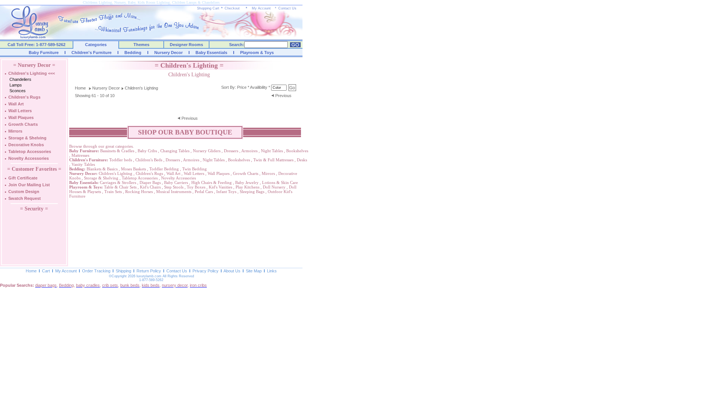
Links (272, 271)
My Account (261, 8)
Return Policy (149, 271)
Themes (141, 44)
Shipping (123, 271)
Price (242, 87)
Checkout (232, 8)
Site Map (254, 271)
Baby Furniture (44, 52)
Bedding (132, 52)
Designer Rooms (186, 44)
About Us (231, 271)
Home (80, 88)
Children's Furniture (91, 52)
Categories (96, 44)
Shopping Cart (208, 8)
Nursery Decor (168, 52)
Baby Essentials (211, 52)
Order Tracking (96, 271)
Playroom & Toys (257, 52)
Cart (46, 271)
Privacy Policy (205, 271)
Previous (283, 95)
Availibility (258, 87)
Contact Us (287, 8)
